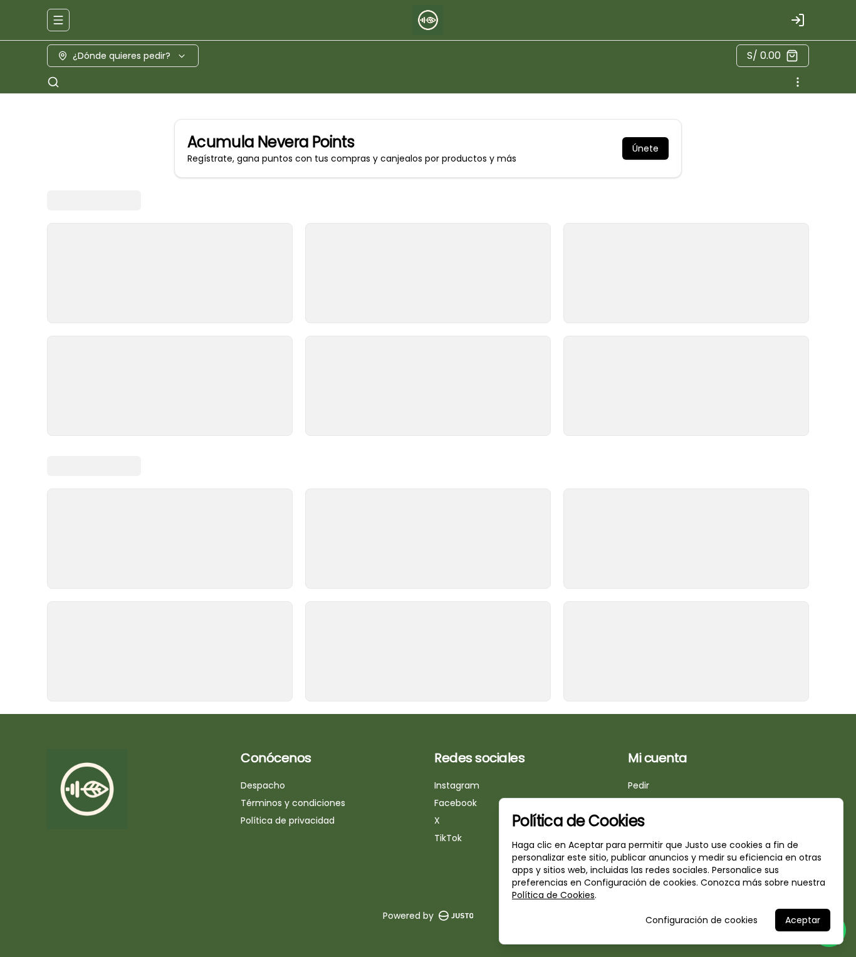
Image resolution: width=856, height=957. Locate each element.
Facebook (455, 803)
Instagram (456, 785)
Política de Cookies (553, 895)
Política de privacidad (288, 820)
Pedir (638, 785)
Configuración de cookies (701, 920)
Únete (645, 148)
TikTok (448, 838)
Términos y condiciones (293, 803)
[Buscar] (53, 82)
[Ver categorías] (797, 82)
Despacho (263, 785)
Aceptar (802, 920)
